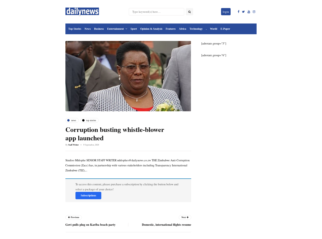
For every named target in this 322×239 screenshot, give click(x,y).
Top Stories (74, 28)
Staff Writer (73, 145)
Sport (133, 28)
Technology (196, 28)
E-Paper (225, 28)
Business (99, 28)
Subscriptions (88, 195)
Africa (182, 28)
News (88, 28)
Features (171, 28)
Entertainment (115, 28)
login (226, 12)
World (213, 28)
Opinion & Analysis (151, 28)
